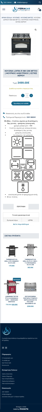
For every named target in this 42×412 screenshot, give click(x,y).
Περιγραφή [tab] (21, 207)
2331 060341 (8, 2)
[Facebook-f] (3, 348)
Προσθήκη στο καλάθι (21, 103)
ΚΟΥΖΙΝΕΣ (16, 18)
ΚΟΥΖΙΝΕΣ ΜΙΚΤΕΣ (27, 18)
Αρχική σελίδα (7, 18)
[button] (35, 29)
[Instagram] (6, 348)
